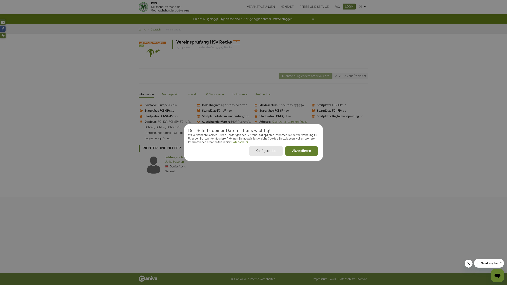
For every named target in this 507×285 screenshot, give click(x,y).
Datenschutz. (240, 142)
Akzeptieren (301, 151)
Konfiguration (266, 151)
